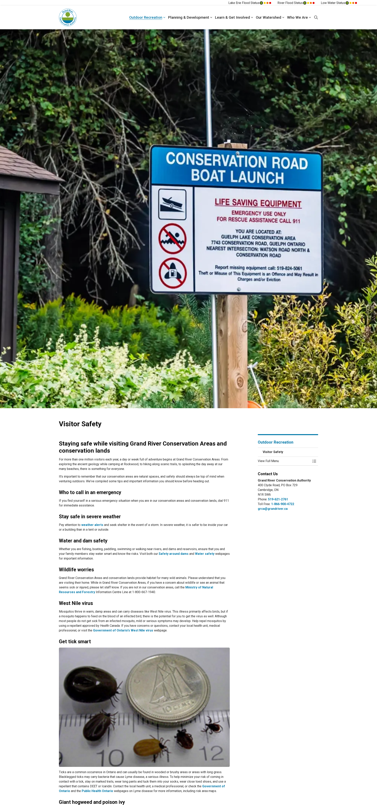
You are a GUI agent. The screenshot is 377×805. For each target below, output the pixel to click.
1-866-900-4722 (282, 504)
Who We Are (297, 17)
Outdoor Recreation (145, 17)
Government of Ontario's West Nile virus (123, 630)
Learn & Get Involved (232, 17)
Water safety (204, 554)
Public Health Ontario (97, 791)
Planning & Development (188, 17)
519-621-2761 (278, 499)
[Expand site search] (316, 17)
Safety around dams (173, 554)
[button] (284, 461)
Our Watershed (268, 17)
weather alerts (92, 525)
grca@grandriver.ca (273, 509)
